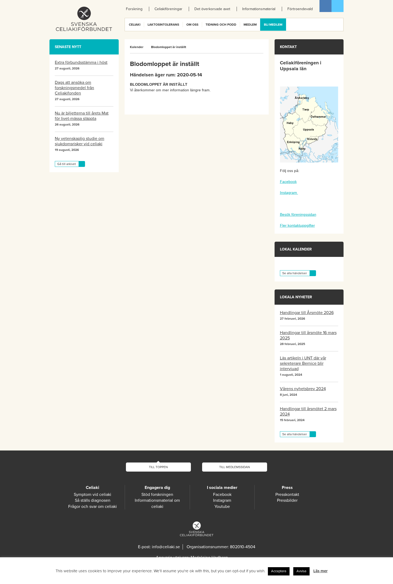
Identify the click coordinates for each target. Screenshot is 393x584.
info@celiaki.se (166, 547)
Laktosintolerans (163, 24)
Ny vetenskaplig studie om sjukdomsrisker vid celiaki (79, 141)
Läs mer (320, 571)
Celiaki (134, 24)
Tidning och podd (221, 24)
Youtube (222, 506)
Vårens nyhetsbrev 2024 (303, 388)
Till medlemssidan (234, 467)
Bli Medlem (273, 24)
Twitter (338, 6)
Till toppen (158, 467)
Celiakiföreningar (168, 9)
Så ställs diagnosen (92, 500)
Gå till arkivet (66, 164)
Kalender (136, 47)
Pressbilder (287, 500)
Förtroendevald (300, 9)
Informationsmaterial (258, 9)
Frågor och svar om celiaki (92, 506)
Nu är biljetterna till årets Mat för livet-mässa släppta (82, 116)
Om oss (192, 24)
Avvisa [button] (301, 571)
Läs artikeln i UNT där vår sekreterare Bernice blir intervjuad (303, 363)
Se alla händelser (294, 273)
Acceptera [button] (278, 571)
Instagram (289, 192)
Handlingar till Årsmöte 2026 (307, 312)
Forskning (134, 9)
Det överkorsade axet (212, 9)
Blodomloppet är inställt (168, 47)
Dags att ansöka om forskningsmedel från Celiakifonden (74, 88)
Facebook (325, 6)
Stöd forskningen (157, 494)
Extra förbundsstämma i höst (81, 62)
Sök (339, 24)
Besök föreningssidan (298, 214)
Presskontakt (287, 494)
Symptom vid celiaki (92, 494)
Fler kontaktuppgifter (297, 225)
